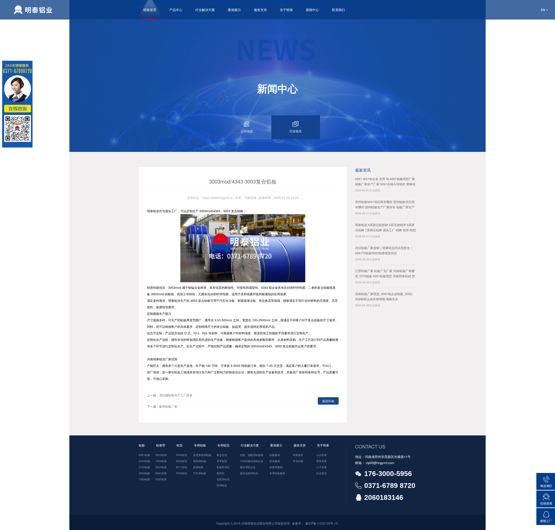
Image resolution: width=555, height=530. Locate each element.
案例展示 (234, 9)
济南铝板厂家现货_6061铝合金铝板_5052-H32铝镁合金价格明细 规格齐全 (384, 296)
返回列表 (328, 401)
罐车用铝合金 (248, 467)
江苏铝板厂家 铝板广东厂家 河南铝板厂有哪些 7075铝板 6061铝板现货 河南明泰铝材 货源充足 (385, 274)
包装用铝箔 (223, 479)
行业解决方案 (205, 9)
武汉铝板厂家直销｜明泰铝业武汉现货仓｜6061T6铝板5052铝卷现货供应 (384, 250)
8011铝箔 (181, 467)
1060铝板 (144, 479)
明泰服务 (298, 455)
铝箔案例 (274, 461)
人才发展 (321, 467)
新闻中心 (312, 9)
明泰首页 (149, 9)
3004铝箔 (181, 455)
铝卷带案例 (275, 467)
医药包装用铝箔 (249, 473)
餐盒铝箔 (222, 455)
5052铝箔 (181, 461)
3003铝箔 (181, 473)
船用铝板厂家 (168, 406)
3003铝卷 (161, 455)
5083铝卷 (161, 479)
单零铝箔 (222, 461)
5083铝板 (144, 461)
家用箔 (220, 473)
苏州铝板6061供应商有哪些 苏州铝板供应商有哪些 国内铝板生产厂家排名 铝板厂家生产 (385, 204)
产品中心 (175, 9)
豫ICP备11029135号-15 (321, 523)
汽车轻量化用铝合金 (251, 461)
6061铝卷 (161, 473)
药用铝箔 (222, 485)
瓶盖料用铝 (223, 467)
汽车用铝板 (199, 473)
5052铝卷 (161, 467)
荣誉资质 (321, 461)
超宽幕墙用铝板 (202, 455)
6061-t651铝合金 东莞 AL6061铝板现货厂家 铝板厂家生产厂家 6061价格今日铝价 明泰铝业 (385, 182)
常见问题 (298, 461)
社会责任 (321, 473)
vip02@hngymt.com (380, 462)
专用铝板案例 (277, 473)
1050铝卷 (161, 461)
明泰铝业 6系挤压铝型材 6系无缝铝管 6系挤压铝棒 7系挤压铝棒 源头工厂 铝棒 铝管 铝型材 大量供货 (385, 228)
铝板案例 (274, 455)
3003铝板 (144, 473)
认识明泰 (321, 455)
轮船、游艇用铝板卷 (251, 455)
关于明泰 (286, 9)
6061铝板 (144, 455)
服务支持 (260, 9)
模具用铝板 (199, 461)
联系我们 (338, 9)
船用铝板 (198, 467)
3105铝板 (144, 467)
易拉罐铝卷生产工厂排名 (176, 395)
